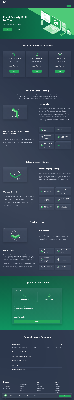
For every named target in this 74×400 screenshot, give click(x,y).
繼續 (64, 395)
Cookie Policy (34, 395)
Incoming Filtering (25, 299)
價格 (8, 29)
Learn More (14, 74)
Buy (14, 71)
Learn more (17, 29)
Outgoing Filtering (49, 299)
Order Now (37, 321)
